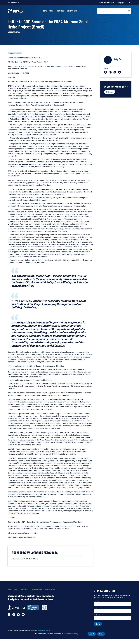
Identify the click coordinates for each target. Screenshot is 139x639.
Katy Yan (118, 59)
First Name (97, 601)
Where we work (72, 11)
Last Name (97, 608)
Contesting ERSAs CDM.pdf (25, 559)
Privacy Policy (72, 634)
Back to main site (12, 2)
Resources (60, 11)
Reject (102, 634)
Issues (16, 590)
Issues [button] (51, 11)
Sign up (98, 624)
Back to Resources (14, 32)
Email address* (98, 615)
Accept (92, 634)
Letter (19, 53)
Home (45, 11)
